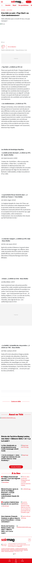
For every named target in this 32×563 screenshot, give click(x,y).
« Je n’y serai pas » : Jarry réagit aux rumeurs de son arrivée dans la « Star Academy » (10, 457)
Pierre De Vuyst (6, 506)
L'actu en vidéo (16, 401)
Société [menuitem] (7, 5)
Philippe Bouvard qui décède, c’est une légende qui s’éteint (10, 478)
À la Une (16, 473)
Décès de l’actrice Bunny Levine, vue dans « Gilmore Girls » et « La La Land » (16, 439)
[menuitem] (9, 560)
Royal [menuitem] (14, 5)
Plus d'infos (19, 546)
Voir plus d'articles (16, 467)
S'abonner (28, 2)
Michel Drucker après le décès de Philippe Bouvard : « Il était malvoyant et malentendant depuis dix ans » (10, 493)
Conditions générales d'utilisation (8, 548)
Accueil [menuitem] (3, 10)
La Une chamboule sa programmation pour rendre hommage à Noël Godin (9, 448)
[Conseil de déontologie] (4, 545)
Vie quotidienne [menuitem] (23, 5)
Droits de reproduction (9, 551)
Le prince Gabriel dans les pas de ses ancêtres (10, 503)
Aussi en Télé (16, 414)
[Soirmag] (16, 2)
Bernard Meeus (6, 482)
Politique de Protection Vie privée (16, 550)
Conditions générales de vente (21, 548)
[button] (2, 2)
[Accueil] (1, 5)
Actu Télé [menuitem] (9, 10)
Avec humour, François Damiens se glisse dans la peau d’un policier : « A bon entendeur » (10, 519)
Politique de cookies (5, 550)
